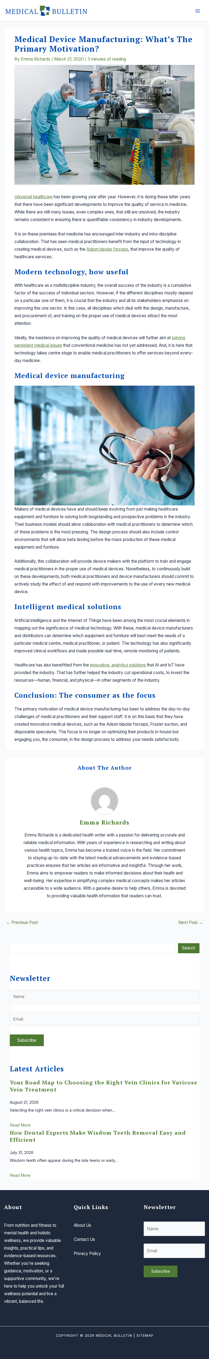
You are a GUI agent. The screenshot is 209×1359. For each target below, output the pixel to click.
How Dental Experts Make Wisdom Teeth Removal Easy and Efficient (98, 1136)
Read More (20, 1125)
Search (188, 948)
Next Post (190, 922)
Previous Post (22, 922)
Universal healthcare (33, 196)
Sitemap (145, 1335)
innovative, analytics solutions (118, 665)
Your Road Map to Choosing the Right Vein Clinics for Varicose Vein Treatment (103, 1086)
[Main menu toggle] (198, 11)
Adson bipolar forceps (107, 249)
